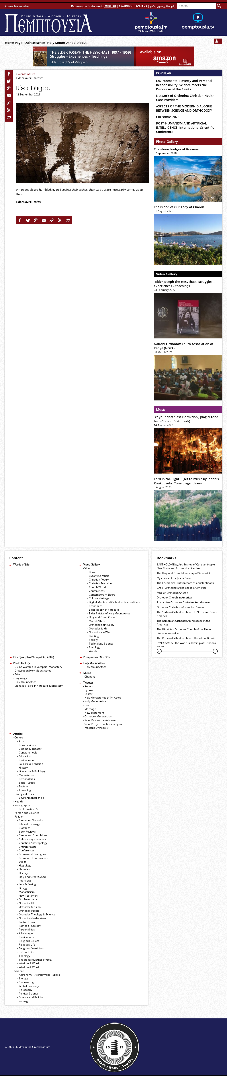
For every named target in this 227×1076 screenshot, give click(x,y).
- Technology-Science (100, 643)
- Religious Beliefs (28, 941)
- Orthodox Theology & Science (36, 914)
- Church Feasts (26, 847)
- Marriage (89, 709)
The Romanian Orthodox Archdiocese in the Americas (183, 622)
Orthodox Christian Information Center (180, 607)
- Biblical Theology (28, 824)
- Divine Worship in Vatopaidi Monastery (37, 667)
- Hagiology (20, 678)
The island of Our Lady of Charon (179, 207)
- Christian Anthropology (32, 843)
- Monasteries (25, 775)
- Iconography (21, 805)
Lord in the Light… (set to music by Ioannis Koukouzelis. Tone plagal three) (186, 481)
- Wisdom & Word (28, 963)
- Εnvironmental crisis (30, 798)
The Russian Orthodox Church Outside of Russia (186, 638)
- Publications (25, 937)
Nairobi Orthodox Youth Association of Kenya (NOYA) (183, 346)
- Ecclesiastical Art (28, 809)
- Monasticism (26, 892)
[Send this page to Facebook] (9, 73)
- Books (91, 572)
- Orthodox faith (97, 628)
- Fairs (16, 674)
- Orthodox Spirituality (100, 625)
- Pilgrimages (25, 933)
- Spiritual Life (25, 952)
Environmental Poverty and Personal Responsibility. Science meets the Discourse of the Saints (184, 85)
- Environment (26, 760)
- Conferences (96, 591)
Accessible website (17, 6)
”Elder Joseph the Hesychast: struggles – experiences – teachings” (184, 284)
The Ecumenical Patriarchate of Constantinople (186, 583)
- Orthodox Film (26, 903)
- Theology (93, 647)
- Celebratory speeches (31, 839)
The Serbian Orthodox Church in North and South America (187, 614)
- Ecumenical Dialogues (31, 854)
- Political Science (28, 993)
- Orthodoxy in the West (31, 918)
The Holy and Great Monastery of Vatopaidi (183, 573)
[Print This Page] (9, 117)
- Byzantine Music (98, 576)
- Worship (93, 651)
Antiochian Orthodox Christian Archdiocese (183, 602)
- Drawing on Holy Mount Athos (32, 670)
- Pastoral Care (26, 922)
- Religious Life (26, 944)
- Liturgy (22, 888)
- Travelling (24, 790)
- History (22, 767)
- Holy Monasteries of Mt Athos (102, 697)
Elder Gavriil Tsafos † (29, 78)
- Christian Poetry (98, 579)
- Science (18, 971)
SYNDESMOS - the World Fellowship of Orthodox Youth (186, 645)
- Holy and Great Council (102, 617)
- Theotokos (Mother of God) (34, 959)
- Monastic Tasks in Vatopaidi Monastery (38, 686)
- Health (18, 801)
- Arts (20, 741)
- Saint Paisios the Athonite (99, 720)
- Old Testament (27, 899)
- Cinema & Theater (29, 749)
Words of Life (26, 74)
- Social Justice (26, 783)
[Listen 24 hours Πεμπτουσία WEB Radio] (151, 22)
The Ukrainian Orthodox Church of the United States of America (184, 631)
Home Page (13, 43)
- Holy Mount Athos (24, 682)
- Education (24, 756)
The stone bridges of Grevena (176, 149)
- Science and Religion (30, 997)
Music (160, 409)
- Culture (18, 737)
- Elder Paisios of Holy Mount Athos (108, 613)
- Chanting (89, 676)
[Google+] (9, 88)
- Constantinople (27, 752)
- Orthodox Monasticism (97, 716)
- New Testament (93, 713)
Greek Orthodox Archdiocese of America (182, 588)
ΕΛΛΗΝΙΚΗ (126, 6)
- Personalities (26, 779)
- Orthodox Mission (29, 907)
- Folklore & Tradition (30, 764)
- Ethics (21, 862)
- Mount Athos (96, 621)
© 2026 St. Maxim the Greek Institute (27, 1047)
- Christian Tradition (99, 583)
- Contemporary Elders (101, 594)
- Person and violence (26, 813)
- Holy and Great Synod (31, 877)
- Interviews (24, 880)
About (82, 43)
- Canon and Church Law (32, 835)
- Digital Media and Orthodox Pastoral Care (113, 602)
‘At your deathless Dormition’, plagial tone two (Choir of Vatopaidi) (186, 419)
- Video (87, 568)
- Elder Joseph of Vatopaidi (103, 610)
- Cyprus (88, 690)
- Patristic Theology (29, 926)
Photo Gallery (167, 141)
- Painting (93, 636)
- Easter (87, 694)
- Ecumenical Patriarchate (33, 858)
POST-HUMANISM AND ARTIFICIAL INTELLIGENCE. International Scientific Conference (185, 127)
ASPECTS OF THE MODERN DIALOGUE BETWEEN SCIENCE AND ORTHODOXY (184, 108)
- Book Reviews (26, 745)
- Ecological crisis (23, 794)
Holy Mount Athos (61, 43)
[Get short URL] (9, 103)
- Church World (96, 587)
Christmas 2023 (167, 117)
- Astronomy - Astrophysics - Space (38, 975)
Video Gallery (166, 274)
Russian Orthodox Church (172, 592)
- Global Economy (28, 986)
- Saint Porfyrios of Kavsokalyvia (102, 724)
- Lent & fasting (26, 884)
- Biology (22, 978)
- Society (92, 640)
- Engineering (25, 982)
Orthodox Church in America (174, 597)
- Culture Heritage (98, 598)
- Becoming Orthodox (30, 820)
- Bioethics (23, 828)
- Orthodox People (28, 911)
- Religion (18, 816)
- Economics (94, 606)
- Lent (86, 705)
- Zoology (23, 1001)
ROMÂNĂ (141, 6)
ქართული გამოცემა (162, 6)
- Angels (88, 686)
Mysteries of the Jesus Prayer (175, 578)
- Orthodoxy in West (99, 632)
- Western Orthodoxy (95, 728)
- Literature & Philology (31, 771)
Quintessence (34, 43)
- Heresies (23, 869)
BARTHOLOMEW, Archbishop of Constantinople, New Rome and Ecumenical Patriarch (186, 566)
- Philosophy (24, 990)
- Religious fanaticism (30, 948)
